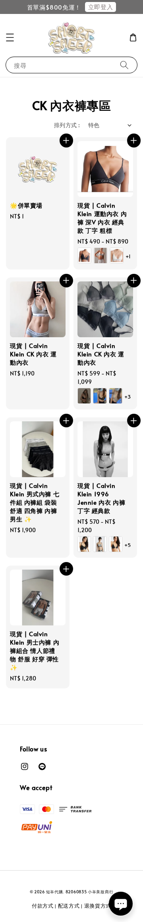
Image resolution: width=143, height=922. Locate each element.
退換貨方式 (98, 905)
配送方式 (69, 905)
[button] (10, 37)
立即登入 (100, 6)
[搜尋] (124, 65)
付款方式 (43, 905)
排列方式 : (67, 125)
